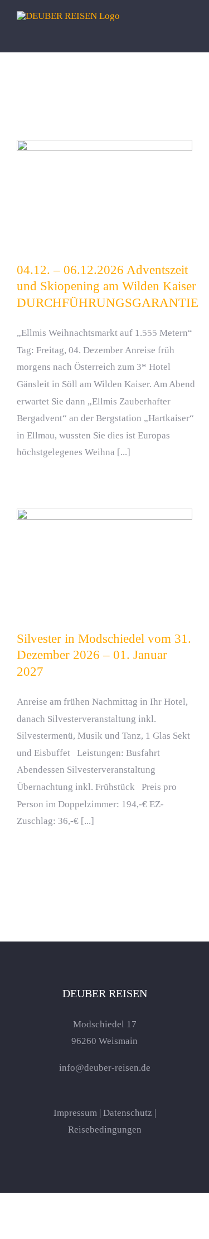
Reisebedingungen (105, 1129)
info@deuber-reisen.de (104, 1067)
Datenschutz (127, 1113)
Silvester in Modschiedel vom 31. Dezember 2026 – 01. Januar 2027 (104, 548)
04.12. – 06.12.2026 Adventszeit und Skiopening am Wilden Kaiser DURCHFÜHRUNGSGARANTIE (104, 173)
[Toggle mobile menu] (187, 35)
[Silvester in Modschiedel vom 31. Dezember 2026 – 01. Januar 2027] (104, 564)
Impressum (75, 1113)
